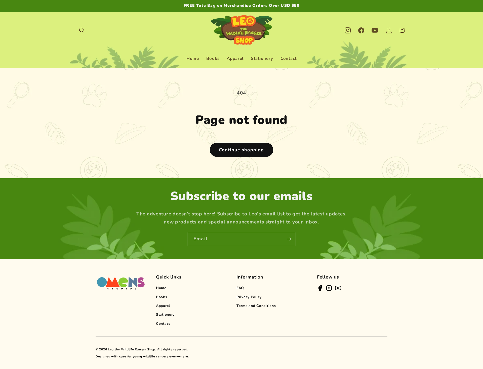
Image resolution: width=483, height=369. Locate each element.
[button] (82, 30)
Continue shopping (241, 150)
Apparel (163, 305)
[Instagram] (329, 288)
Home (161, 288)
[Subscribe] (289, 239)
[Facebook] (320, 288)
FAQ (240, 288)
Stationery (165, 314)
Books (161, 297)
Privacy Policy (249, 297)
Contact (163, 323)
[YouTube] (338, 288)
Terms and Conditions (256, 305)
